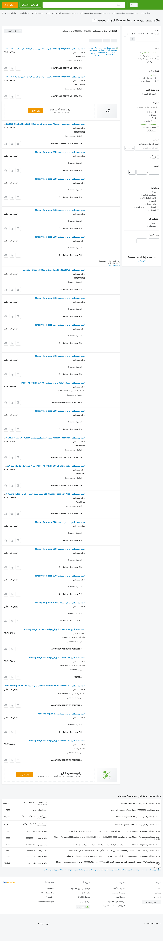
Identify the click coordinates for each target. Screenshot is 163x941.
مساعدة (158, 893)
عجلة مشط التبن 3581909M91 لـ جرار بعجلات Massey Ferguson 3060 (54, 270)
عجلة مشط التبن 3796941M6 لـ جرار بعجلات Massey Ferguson (57, 657)
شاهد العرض (24, 775)
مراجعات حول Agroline (116, 901)
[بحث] (122, 4)
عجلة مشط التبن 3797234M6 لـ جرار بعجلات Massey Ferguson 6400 (54, 629)
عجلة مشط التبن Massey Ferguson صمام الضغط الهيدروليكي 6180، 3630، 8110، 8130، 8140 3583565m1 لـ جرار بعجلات (113, 856)
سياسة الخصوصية (118, 893)
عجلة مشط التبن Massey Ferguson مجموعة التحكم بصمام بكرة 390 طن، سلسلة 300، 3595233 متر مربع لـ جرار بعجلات (113, 831)
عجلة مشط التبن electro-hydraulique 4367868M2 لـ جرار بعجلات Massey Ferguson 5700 (44, 686)
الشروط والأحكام (119, 888)
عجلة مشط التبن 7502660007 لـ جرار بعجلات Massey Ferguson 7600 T (53, 383)
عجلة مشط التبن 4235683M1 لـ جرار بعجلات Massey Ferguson (57, 741)
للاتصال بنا (157, 897)
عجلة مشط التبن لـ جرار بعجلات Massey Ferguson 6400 (138, 817)
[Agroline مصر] (151, 5)
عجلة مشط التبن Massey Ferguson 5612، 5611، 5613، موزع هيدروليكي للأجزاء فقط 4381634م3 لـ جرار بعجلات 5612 (114, 850)
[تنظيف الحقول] (125, 36)
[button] (12, 68)
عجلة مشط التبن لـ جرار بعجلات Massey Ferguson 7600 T (137, 825)
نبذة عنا (158, 888)
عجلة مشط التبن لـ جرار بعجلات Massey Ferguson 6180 (60, 152)
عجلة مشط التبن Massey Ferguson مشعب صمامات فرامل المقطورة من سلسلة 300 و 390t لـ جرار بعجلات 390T (116, 845)
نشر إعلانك (36, 111)
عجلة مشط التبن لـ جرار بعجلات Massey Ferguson (140, 803)
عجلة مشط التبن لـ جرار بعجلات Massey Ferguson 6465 (60, 210)
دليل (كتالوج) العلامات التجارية (114, 906)
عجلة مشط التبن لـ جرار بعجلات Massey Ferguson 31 (61, 714)
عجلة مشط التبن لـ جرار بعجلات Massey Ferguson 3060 (60, 237)
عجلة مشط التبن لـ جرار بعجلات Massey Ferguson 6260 (60, 522)
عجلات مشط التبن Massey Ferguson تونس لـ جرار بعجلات (66, 870)
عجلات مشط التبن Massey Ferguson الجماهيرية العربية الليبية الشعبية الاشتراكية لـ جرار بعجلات (125, 870)
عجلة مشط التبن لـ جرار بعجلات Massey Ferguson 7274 (60, 325)
